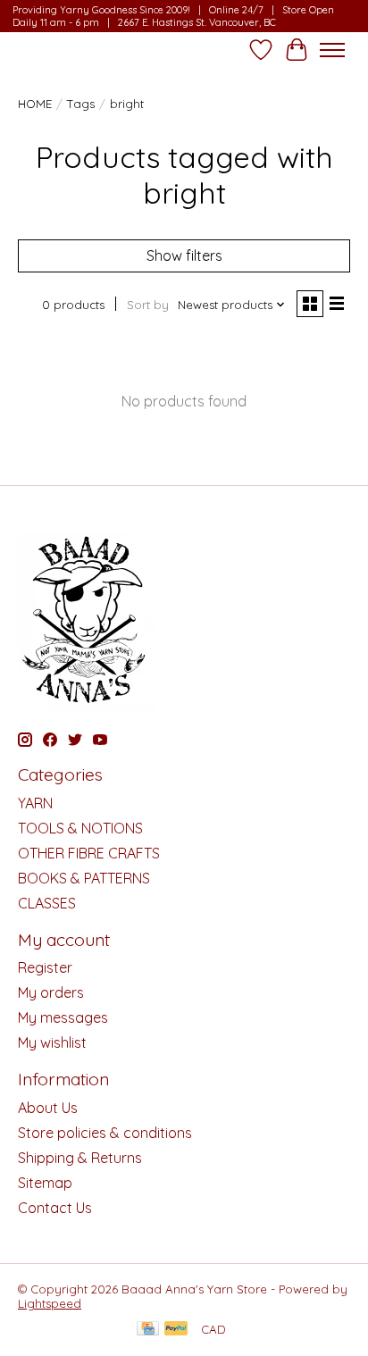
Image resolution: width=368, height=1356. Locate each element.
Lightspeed (49, 1303)
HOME (35, 103)
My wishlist (52, 1042)
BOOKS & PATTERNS (84, 878)
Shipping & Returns (80, 1158)
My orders (51, 992)
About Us (48, 1108)
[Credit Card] (148, 1329)
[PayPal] (176, 1329)
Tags (81, 103)
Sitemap (45, 1183)
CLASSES (47, 903)
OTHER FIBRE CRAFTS (89, 853)
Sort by (148, 304)
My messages (63, 1017)
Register (45, 967)
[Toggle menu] (332, 50)
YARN (35, 803)
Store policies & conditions (105, 1133)
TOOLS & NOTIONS (80, 828)
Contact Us (55, 1208)
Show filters (184, 255)
